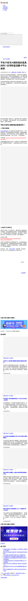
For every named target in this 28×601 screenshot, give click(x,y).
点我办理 (3, 543)
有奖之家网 (12, 249)
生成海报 (23, 272)
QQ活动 (5, 9)
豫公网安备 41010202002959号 (12, 575)
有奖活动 (5, 7)
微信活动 (5, 8)
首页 (4, 5)
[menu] (1, 1)
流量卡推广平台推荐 (16, 72)
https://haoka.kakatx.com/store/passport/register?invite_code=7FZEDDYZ (11, 239)
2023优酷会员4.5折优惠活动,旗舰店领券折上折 (14, 556)
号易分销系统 (4, 131)
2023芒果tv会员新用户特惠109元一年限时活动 (14, 555)
